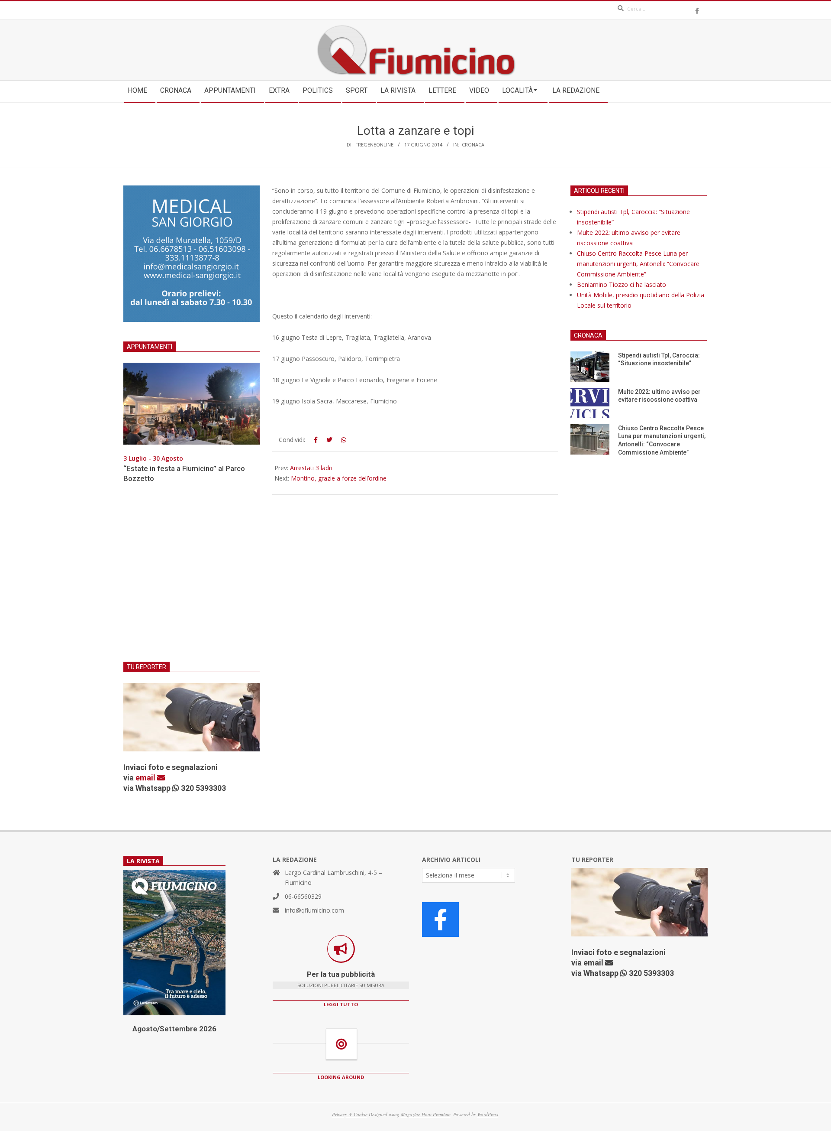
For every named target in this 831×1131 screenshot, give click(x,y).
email (146, 777)
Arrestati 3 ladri (311, 468)
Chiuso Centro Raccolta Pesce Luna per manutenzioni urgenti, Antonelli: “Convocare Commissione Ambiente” (638, 263)
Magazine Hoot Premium (426, 1114)
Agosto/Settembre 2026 (174, 1028)
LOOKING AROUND (341, 1077)
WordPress (487, 1114)
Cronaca (473, 144)
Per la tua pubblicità (341, 974)
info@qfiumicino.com (314, 910)
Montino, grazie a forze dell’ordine (339, 478)
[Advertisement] (191, 577)
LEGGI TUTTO (341, 1004)
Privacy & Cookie (349, 1114)
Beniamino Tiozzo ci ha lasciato (621, 284)
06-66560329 (303, 896)
